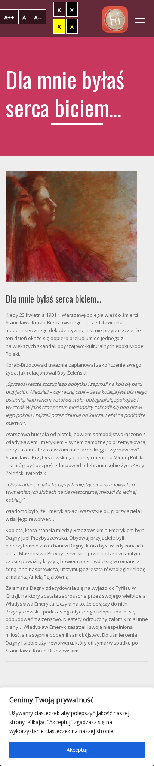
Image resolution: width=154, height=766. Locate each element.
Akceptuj (77, 749)
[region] (77, 726)
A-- (38, 17)
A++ (9, 17)
